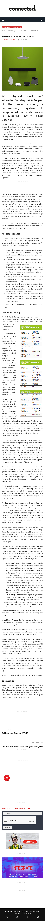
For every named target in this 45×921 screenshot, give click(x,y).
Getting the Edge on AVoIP (15, 733)
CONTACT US (27, 913)
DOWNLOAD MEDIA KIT (32, 911)
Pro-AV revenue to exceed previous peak (23, 746)
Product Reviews (16, 27)
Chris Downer (9, 40)
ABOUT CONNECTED (16, 911)
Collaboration (6, 27)
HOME (7, 911)
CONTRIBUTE (17, 913)
